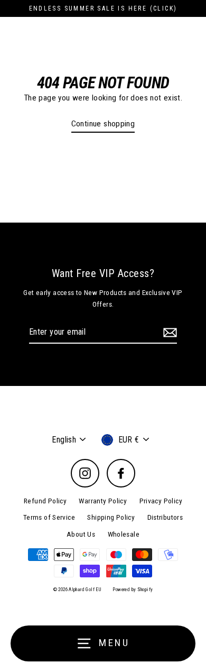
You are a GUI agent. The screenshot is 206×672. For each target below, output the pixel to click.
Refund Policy (45, 500)
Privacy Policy (160, 500)
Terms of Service (49, 517)
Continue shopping (103, 123)
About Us (81, 534)
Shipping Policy (111, 517)
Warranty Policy (103, 500)
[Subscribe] (168, 332)
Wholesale (123, 534)
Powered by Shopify (133, 589)
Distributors (165, 517)
